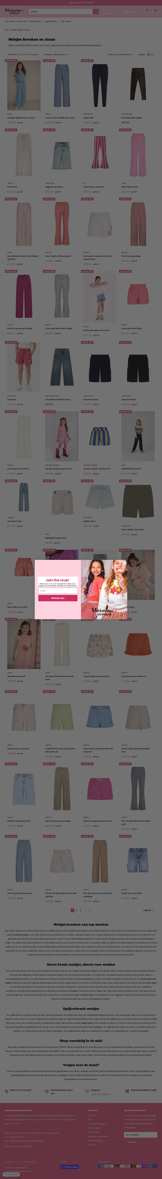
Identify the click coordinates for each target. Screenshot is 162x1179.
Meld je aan (57, 598)
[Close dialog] (124, 563)
